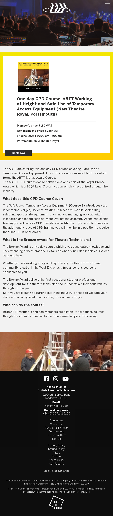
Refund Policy (56, 449)
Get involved (56, 431)
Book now (18, 153)
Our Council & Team (57, 428)
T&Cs (56, 453)
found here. (15, 255)
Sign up (56, 439)
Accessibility (56, 460)
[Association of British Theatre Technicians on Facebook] (46, 379)
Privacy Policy (56, 445)
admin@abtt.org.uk (56, 406)
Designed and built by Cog (56, 471)
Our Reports (56, 464)
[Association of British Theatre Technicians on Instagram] (55, 379)
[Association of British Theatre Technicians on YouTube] (65, 379)
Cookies (56, 456)
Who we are (56, 424)
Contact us (56, 420)
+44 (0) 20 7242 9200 (56, 414)
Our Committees (57, 435)
